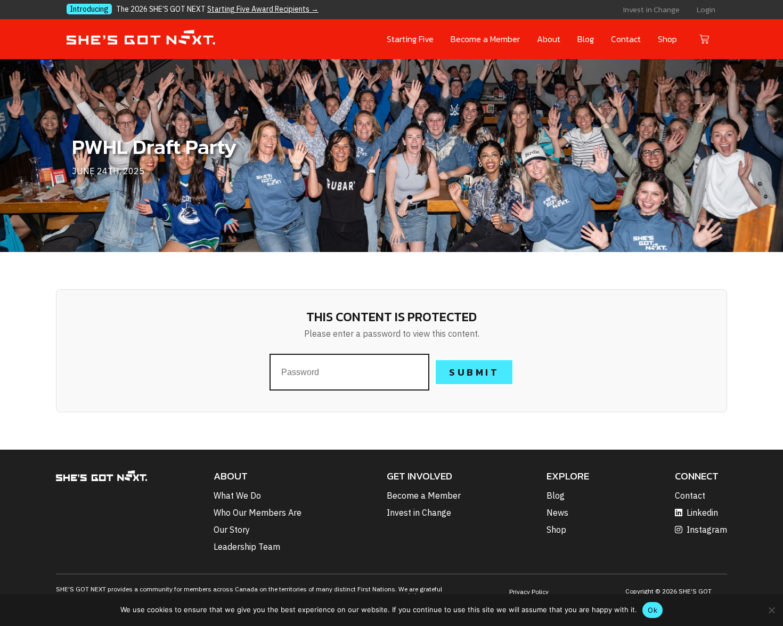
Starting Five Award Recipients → (263, 9)
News (557, 512)
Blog (585, 38)
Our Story (232, 529)
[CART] (705, 38)
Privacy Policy (529, 592)
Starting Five (410, 38)
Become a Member (485, 38)
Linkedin (702, 512)
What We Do (237, 495)
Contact (626, 38)
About (548, 38)
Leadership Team (247, 546)
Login (706, 9)
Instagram (707, 529)
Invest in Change (651, 9)
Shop (667, 38)
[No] (771, 609)
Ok (652, 610)
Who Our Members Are (257, 512)
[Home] (141, 40)
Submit (474, 372)
